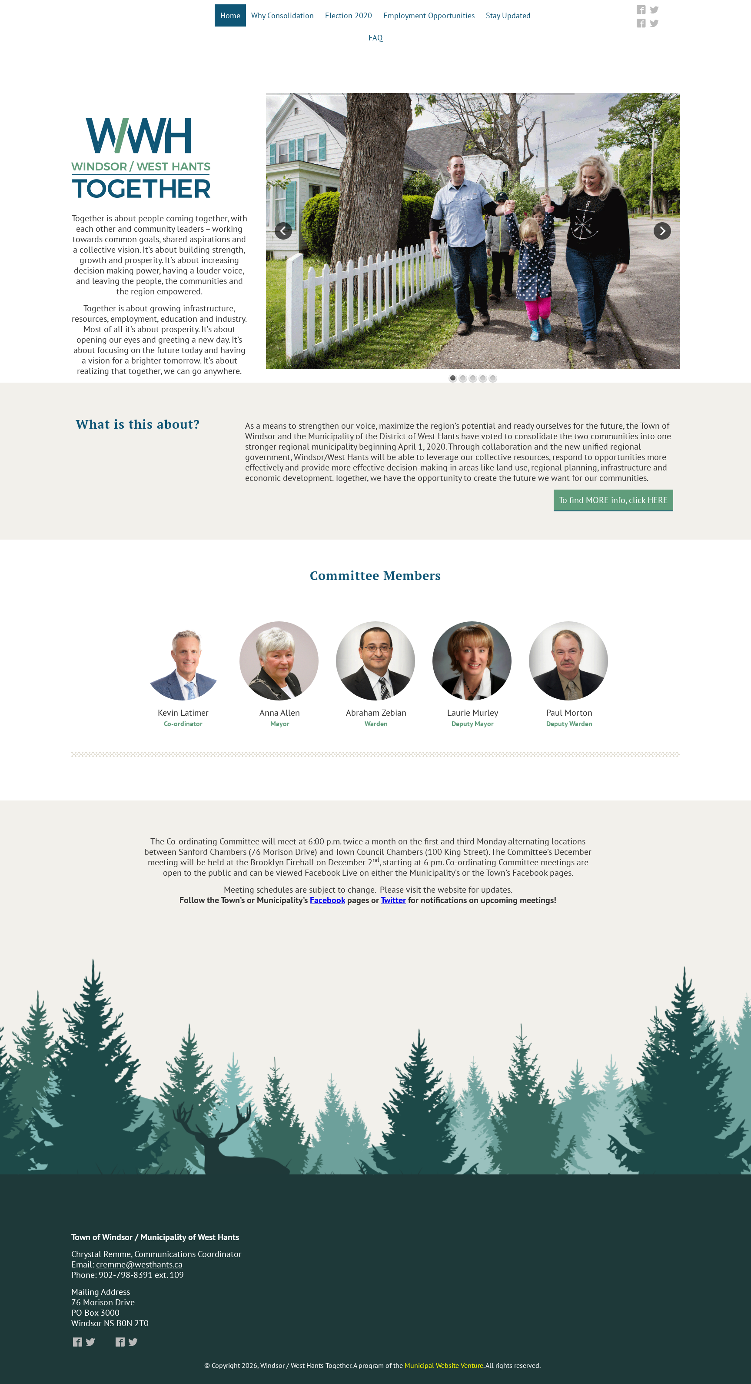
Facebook (327, 899)
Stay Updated (508, 15)
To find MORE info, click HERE (613, 499)
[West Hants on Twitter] (653, 9)
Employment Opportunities (429, 15)
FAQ (375, 37)
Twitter (393, 899)
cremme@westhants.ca (139, 1264)
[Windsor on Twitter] (653, 23)
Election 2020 (348, 15)
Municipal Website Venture (444, 1365)
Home (230, 15)
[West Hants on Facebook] (641, 9)
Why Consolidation (282, 15)
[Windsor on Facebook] (641, 23)
